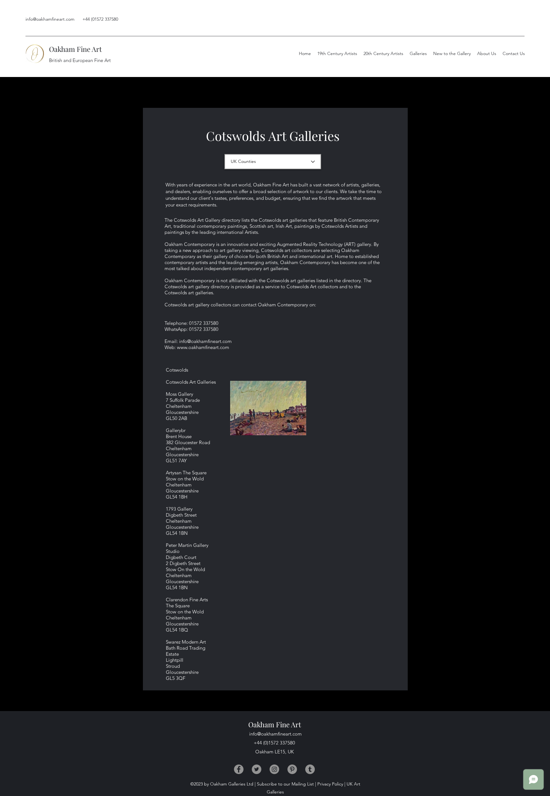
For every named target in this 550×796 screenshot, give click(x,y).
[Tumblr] (310, 769)
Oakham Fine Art (75, 49)
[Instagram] (274, 769)
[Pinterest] (292, 769)
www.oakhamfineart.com (203, 347)
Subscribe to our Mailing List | (286, 784)
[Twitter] (256, 769)
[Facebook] (238, 769)
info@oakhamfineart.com (49, 19)
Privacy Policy (330, 784)
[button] (486, 53)
